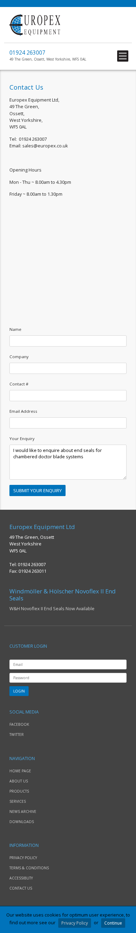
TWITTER (16, 734)
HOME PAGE (20, 770)
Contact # (19, 384)
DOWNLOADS (21, 821)
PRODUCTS (19, 791)
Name (15, 329)
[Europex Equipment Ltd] (35, 34)
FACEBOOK (19, 724)
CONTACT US (20, 888)
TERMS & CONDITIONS (29, 867)
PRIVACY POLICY (23, 857)
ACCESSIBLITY (21, 878)
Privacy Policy (74, 923)
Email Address (23, 411)
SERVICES (17, 801)
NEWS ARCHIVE (22, 811)
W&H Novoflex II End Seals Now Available (62, 600)
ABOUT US (18, 781)
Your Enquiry (22, 438)
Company (19, 356)
